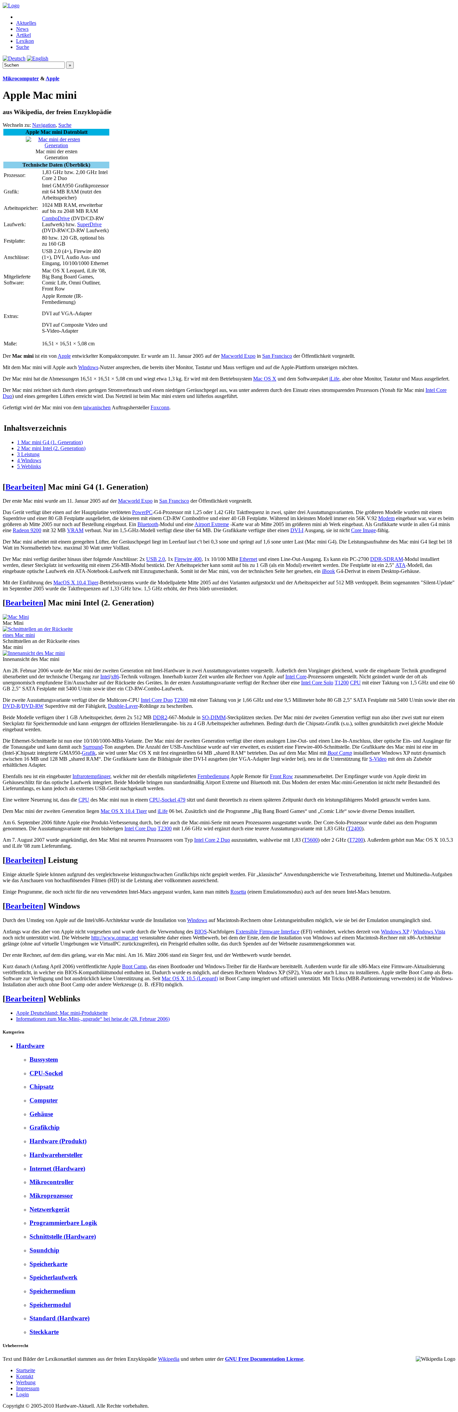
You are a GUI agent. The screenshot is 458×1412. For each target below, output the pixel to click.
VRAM (75, 530)
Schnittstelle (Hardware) (63, 1236)
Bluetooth (147, 524)
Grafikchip (45, 1127)
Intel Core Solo (317, 682)
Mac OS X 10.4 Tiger (124, 811)
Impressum (27, 1388)
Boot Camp (340, 753)
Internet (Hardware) (57, 1168)
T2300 (181, 700)
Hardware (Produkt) (58, 1141)
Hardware (30, 1045)
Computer (44, 1100)
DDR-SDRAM (386, 559)
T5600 (311, 840)
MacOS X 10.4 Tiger (75, 582)
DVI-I (296, 530)
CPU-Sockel (46, 1073)
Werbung (26, 1382)
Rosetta (238, 892)
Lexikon (25, 41)
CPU (355, 682)
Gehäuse (41, 1113)
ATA (400, 565)
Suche (22, 47)
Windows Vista (429, 931)
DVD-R (11, 706)
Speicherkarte (48, 1263)
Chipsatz (42, 1086)
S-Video (378, 759)
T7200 (356, 840)
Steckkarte (44, 1331)
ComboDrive (56, 218)
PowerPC (142, 512)
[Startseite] (11, 5)
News (22, 29)
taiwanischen (97, 407)
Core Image (363, 530)
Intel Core (295, 676)
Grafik (89, 753)
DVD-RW (32, 706)
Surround (93, 747)
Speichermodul (50, 1304)
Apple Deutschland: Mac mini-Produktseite (62, 1013)
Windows (88, 367)
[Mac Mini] (16, 617)
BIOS (200, 931)
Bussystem (44, 1059)
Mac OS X (264, 379)
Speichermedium (52, 1291)
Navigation (44, 125)
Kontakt (24, 1376)
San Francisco (277, 356)
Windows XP (395, 931)
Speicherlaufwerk (53, 1277)
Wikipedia (168, 1359)
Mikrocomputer (21, 78)
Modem (386, 518)
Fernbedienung (213, 776)
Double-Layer (123, 706)
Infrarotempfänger (91, 776)
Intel (105, 676)
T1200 (342, 682)
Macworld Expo (238, 356)
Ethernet (248, 559)
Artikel (23, 35)
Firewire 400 (188, 559)
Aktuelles (26, 23)
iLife (334, 379)
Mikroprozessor (51, 1195)
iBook (328, 571)
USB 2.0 (155, 559)
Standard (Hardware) (60, 1318)
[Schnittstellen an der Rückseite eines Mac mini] (41, 635)
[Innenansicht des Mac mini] (34, 653)
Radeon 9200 (27, 530)
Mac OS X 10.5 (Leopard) (190, 978)
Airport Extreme (211, 524)
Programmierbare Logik (63, 1222)
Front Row (281, 776)
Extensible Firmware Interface (267, 931)
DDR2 (160, 717)
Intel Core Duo (157, 700)
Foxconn (160, 407)
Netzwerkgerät (49, 1209)
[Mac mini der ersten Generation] (56, 145)
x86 (115, 676)
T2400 (355, 828)
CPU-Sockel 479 (167, 800)
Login (22, 1394)
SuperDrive (89, 224)
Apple (52, 78)
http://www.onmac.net (114, 937)
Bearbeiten (24, 487)
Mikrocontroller (51, 1181)
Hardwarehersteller (56, 1154)
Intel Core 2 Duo (212, 840)
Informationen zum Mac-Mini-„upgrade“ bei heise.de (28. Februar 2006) (93, 1019)
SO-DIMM (214, 717)
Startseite (25, 1370)
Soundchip (44, 1250)
